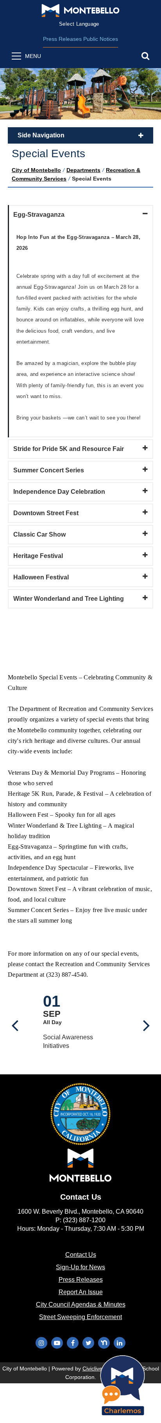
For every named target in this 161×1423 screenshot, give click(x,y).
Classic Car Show (39, 534)
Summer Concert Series (48, 470)
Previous (14, 1022)
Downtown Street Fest (46, 513)
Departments (83, 170)
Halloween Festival (41, 577)
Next (146, 1022)
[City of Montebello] (80, 10)
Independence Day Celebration (59, 491)
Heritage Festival (38, 556)
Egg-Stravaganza (38, 214)
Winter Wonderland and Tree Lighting (68, 598)
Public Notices (100, 39)
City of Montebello (36, 170)
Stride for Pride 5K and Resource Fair (68, 449)
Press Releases (62, 39)
